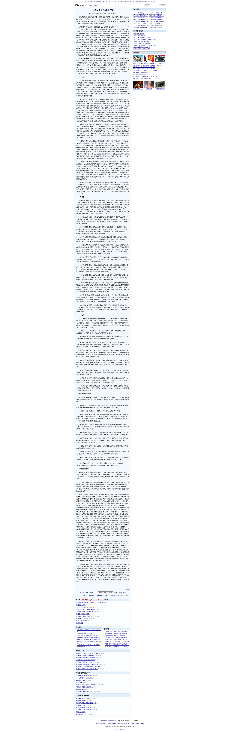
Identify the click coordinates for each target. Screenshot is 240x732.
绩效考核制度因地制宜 (82, 698)
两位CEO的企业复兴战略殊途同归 (86, 609)
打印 (122, 595)
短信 (140, 1)
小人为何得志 (80, 689)
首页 (86, 1)
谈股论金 (85, 595)
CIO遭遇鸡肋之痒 (81, 714)
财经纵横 (91, 5)
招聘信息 (119, 723)
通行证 (153, 1)
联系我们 (114, 723)
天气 (137, 1)
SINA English (131, 723)
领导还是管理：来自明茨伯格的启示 (86, 685)
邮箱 (146, 1)
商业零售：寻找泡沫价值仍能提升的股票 (88, 653)
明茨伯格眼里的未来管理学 (84, 687)
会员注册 (137, 723)
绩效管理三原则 (81, 705)
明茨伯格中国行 (81, 680)
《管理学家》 (113, 13)
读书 (128, 1)
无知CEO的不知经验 (82, 607)
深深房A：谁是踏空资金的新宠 (85, 655)
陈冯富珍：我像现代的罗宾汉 (84, 616)
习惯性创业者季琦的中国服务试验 (86, 611)
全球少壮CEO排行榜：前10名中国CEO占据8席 (89, 602)
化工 (77, 482)
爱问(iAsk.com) (84, 592)
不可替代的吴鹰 (80, 605)
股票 (101, 1)
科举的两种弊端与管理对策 (84, 678)
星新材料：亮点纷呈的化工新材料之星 (87, 664)
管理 (96, 5)
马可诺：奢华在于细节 (82, 614)
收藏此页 (92, 595)
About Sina (103, 723)
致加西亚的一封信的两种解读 (84, 691)
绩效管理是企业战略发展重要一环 (86, 703)
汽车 (116, 1)
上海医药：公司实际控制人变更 (85, 660)
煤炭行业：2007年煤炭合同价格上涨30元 (88, 666)
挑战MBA (79, 682)
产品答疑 (142, 723)
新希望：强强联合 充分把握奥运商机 (87, 669)
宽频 (113, 1)
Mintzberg (101, 600)
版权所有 (122, 729)
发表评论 (126, 589)
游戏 (122, 1)
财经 (98, 1)
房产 (119, 1)
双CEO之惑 (79, 623)
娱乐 (95, 1)
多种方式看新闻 (115, 595)
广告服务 (109, 723)
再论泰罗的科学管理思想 (83, 676)
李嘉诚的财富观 (81, 712)
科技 (104, 1)
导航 (149, 1)
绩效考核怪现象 (81, 700)
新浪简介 (98, 723)
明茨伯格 (84, 600)
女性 (125, 1)
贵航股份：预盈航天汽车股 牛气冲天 (87, 662)
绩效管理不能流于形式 (82, 707)
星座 (134, 1)
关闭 (127, 595)
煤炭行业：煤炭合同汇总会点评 (85, 657)
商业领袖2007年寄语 (82, 618)
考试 (131, 1)
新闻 (89, 1)
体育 (92, 1)
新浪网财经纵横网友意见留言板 (109, 720)
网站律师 (124, 723)
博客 (107, 1)
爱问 (143, 1)
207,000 (122, 592)
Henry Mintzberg (92, 600)
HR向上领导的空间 (81, 620)
